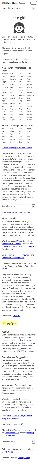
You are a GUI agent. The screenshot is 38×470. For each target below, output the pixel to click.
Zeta (20, 117)
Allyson (12, 82)
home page (30, 246)
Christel (4, 93)
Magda (21, 101)
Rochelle (4, 103)
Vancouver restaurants (20, 255)
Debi (11, 117)
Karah (4, 142)
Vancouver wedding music (13, 257)
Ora (20, 73)
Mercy (21, 90)
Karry (3, 134)
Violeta (29, 120)
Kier (20, 84)
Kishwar (29, 134)
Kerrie (29, 128)
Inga (3, 101)
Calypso (13, 120)
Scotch (29, 93)
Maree (12, 103)
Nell (11, 112)
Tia (20, 120)
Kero (28, 139)
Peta (28, 90)
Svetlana (5, 87)
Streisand (5, 73)
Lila (11, 93)
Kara (3, 131)
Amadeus (22, 95)
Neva (12, 90)
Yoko (12, 101)
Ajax (11, 114)
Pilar (11, 87)
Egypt (4, 82)
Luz (11, 73)
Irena (3, 95)
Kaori (3, 136)
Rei (3, 84)
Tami (29, 79)
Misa (28, 103)
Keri (20, 131)
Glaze (4, 120)
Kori (11, 136)
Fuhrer (4, 114)
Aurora (29, 84)
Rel (20, 103)
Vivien (21, 114)
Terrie (12, 95)
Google (19, 340)
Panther (29, 114)
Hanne (4, 98)
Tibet (3, 106)
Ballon (21, 87)
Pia (20, 82)
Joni (3, 90)
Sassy (29, 98)
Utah (3, 112)
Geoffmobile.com (12, 433)
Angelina (30, 117)
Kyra (11, 134)
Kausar (12, 139)
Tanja (29, 73)
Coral (20, 93)
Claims (29, 87)
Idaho (12, 84)
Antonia (13, 98)
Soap (20, 109)
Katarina (13, 79)
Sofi (28, 82)
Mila (28, 109)
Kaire (29, 142)
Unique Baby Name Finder (19, 212)
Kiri (11, 142)
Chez (20, 112)
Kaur (20, 128)
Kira (11, 128)
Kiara (3, 139)
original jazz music (10, 246)
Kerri (28, 131)
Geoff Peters (7, 452)
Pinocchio (22, 76)
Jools (3, 117)
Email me (16, 316)
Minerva (29, 76)
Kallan (29, 112)
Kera (20, 142)
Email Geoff (18, 424)
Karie (20, 134)
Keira (12, 131)
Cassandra (30, 95)
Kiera (29, 136)
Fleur (20, 106)
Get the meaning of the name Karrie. (17, 148)
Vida (20, 79)
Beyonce (13, 109)
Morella (12, 76)
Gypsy (4, 109)
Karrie (21, 139)
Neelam (29, 106)
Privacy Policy (24, 458)
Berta (12, 106)
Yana (29, 101)
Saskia (4, 76)
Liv (3, 79)
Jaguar (21, 98)
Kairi (20, 136)
